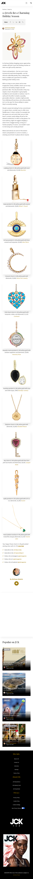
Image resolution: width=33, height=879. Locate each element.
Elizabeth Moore (22, 426)
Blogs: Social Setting (10, 725)
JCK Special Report (19, 553)
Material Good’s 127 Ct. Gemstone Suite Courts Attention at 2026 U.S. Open (16, 714)
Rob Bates (10, 692)
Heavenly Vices (16, 354)
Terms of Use (17, 773)
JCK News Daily (17, 550)
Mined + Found (23, 206)
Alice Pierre (25, 242)
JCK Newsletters (16, 781)
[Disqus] (16, 614)
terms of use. (16, 875)
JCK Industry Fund (16, 785)
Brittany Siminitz (10, 27)
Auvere (23, 501)
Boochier (23, 170)
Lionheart (16, 316)
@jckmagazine (22, 556)
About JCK (16, 759)
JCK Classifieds (16, 789)
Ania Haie (21, 546)
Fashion (4, 9)
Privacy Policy (16, 797)
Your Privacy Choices (16, 808)
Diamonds (7, 675)
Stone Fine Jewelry (21, 278)
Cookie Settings (16, 804)
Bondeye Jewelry (23, 390)
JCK (3, 3)
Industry (9, 9)
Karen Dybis (11, 667)
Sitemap (16, 769)
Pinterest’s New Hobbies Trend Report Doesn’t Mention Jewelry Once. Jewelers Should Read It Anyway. (16, 739)
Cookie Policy (16, 801)
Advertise (16, 766)
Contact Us (16, 762)
